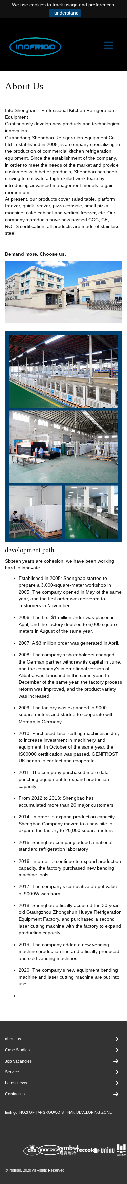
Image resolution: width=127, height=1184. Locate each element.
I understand (65, 13)
